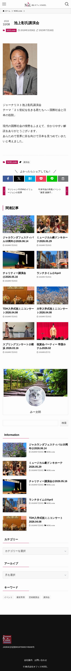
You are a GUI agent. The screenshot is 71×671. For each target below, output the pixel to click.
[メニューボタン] (4, 4)
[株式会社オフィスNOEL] (35, 4)
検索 (64, 423)
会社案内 (28, 660)
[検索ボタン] (67, 4)
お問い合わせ (40, 660)
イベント (8, 597)
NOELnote (11, 30)
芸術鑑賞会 (34, 597)
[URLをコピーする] (63, 179)
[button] (8, 179)
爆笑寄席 (21, 597)
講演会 (26, 162)
